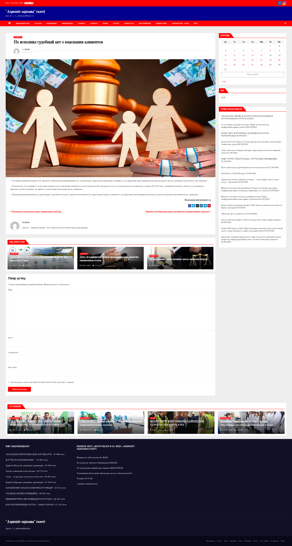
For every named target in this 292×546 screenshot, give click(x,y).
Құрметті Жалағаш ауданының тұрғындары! (24, 466)
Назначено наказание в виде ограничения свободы (36, 212)
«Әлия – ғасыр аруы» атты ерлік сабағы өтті (24, 477)
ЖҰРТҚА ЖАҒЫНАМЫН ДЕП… (20, 460)
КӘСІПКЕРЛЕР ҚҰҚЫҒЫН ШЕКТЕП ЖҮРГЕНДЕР (29, 488)
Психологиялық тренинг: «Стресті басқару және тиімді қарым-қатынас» (251, 220)
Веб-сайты (12, 367)
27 (253, 65)
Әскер (283, 541)
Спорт (116, 23)
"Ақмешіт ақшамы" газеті (25, 12)
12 (243, 55)
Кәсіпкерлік (145, 23)
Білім (105, 23)
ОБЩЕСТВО (161, 23)
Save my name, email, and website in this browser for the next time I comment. (42, 382)
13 (253, 55)
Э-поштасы (13, 353)
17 (226, 60)
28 (261, 65)
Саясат (94, 23)
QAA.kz (27, 49)
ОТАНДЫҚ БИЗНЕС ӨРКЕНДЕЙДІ (22, 494)
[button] (285, 23)
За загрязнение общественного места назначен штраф (178, 259)
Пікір (10, 290)
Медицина (67, 23)
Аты (10, 338)
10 (226, 55)
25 (235, 65)
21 (261, 60)
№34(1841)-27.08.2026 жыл (233, 174)
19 (243, 60)
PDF (196, 23)
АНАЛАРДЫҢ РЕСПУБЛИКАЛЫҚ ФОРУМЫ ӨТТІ (29, 454)
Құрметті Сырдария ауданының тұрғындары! (24, 482)
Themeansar (46, 541)
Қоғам (38, 23)
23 (279, 60)
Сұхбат (81, 23)
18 (235, 60)
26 (243, 65)
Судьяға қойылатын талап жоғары (20, 471)
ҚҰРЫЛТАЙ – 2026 (180, 23)
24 (226, 65)
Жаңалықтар (23, 23)
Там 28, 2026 (17, 430)
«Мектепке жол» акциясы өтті (234, 214)
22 (270, 60)
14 (261, 55)
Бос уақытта (264, 541)
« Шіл (223, 82)
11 (235, 55)
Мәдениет (51, 23)
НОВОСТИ (129, 23)
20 (253, 60)
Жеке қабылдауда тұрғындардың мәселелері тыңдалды (244, 168)
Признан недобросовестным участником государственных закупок (178, 212)
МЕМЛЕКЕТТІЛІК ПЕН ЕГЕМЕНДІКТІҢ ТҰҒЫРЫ (29, 499)
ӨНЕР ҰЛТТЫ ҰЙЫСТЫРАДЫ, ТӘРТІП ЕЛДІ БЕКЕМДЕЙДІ (249, 159)
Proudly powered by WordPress (16, 541)
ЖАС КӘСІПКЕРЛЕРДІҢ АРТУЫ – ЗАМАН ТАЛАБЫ (30, 505)
